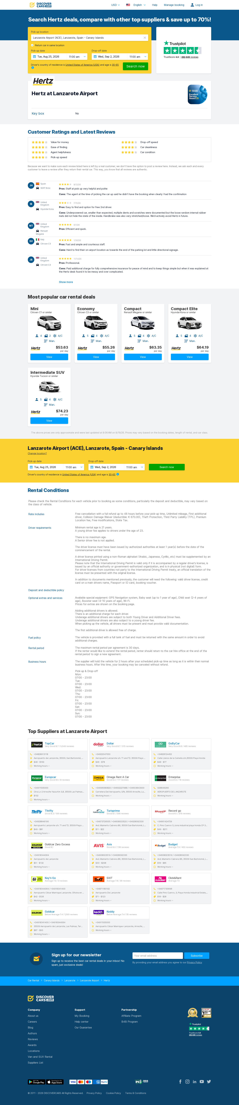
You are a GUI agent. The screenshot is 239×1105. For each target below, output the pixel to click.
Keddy (110, 911)
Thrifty (49, 810)
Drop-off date (99, 50)
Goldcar (50, 911)
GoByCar (174, 743)
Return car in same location (49, 45)
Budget (173, 844)
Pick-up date (38, 50)
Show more (66, 282)
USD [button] (114, 5)
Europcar (50, 777)
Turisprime (113, 810)
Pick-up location (39, 32)
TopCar (49, 743)
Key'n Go (50, 878)
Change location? (37, 453)
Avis (109, 844)
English (138, 5)
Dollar (110, 743)
